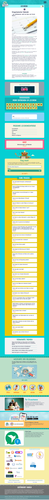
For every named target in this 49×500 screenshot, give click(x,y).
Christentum (24, 9)
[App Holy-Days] (24, 416)
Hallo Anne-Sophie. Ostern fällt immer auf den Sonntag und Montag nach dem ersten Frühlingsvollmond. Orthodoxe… (14, 323)
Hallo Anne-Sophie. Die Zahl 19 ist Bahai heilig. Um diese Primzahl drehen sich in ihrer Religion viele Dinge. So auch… (14, 199)
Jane (15, 35)
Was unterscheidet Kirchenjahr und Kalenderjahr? (22, 181)
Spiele (8, 392)
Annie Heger (35, 482)
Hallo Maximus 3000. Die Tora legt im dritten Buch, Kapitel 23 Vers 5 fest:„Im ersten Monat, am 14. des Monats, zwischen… (14, 265)
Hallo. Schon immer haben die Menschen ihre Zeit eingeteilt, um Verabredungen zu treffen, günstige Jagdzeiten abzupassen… (14, 213)
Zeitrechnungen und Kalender (24, 144)
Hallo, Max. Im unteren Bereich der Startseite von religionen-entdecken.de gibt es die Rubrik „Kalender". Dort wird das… (14, 218)
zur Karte (24, 380)
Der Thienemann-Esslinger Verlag (22, 492)
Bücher (33, 392)
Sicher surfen (37, 496)
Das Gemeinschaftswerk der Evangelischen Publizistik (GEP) (14, 489)
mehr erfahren (28, 426)
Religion (16, 39)
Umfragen (16, 392)
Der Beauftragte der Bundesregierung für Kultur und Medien (14, 490)
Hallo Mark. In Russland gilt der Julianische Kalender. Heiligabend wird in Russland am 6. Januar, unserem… (14, 275)
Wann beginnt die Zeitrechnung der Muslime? (21, 249)
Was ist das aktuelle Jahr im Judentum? (20, 239)
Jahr (28, 74)
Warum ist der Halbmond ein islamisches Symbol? (22, 283)
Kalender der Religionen (16, 135)
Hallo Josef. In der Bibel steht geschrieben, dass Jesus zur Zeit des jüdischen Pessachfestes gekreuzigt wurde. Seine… (14, 231)
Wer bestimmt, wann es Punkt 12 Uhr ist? (21, 331)
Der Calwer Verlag (13, 492)
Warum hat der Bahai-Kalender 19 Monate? (21, 198)
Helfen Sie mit (32, 496)
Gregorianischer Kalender (25, 75)
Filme (40, 392)
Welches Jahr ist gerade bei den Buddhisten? (21, 221)
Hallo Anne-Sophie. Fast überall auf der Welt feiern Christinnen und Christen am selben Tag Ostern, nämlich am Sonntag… (14, 311)
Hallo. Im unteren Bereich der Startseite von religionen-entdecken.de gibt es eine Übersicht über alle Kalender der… (14, 240)
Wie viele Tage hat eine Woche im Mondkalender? (22, 234)
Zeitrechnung (21, 74)
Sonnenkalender (31, 36)
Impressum (6, 496)
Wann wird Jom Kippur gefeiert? (19, 278)
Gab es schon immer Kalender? (18, 212)
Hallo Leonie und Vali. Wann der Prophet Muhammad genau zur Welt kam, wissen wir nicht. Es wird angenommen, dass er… (14, 270)
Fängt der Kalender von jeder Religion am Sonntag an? (23, 203)
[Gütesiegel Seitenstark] (30, 455)
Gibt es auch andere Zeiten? (18, 327)
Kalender (25, 74)
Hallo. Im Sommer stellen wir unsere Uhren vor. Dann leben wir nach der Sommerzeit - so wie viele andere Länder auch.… (14, 328)
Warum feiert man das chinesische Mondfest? (20, 348)
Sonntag (27, 51)
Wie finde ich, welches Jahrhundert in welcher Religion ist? (24, 217)
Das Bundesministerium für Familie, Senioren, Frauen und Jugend (34, 489)
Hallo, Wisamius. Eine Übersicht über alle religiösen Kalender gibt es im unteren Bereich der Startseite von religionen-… (14, 223)
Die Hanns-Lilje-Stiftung (34, 490)
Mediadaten (21, 496)
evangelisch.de (14, 498)
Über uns (14, 496)
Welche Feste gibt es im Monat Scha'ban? (19, 352)
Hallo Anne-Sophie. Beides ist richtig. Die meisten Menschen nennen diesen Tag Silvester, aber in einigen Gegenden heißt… (14, 317)
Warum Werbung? (24, 84)
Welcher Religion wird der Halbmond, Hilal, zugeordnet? (22, 350)
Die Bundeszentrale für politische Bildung (17, 491)
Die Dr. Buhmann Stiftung (28, 491)
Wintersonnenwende (26, 76)
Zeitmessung (31, 74)
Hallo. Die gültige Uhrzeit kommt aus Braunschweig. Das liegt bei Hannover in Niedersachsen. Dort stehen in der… (14, 333)
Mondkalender (26, 55)
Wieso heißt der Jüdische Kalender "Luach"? (21, 207)
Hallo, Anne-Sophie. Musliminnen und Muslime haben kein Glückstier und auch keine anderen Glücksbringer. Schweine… (14, 307)
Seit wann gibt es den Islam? (18, 269)
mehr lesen (27, 406)
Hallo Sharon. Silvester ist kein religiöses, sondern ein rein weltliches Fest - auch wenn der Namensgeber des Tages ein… (14, 294)
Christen (22, 52)
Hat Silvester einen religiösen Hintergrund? (21, 292)
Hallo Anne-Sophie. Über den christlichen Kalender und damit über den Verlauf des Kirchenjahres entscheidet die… (14, 194)
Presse (18, 496)
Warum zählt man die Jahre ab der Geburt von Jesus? (23, 288)
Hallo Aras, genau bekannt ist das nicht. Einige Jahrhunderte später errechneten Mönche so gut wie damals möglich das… (14, 245)
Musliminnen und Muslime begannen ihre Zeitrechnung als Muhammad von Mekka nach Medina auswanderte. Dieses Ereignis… (14, 250)
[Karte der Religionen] (24, 372)
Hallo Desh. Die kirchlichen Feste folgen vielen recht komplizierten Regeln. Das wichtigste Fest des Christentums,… (14, 256)
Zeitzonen (14, 133)
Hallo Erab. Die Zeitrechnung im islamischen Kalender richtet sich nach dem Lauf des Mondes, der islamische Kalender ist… (14, 284)
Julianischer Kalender (18, 76)
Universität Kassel (27, 490)
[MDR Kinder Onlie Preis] (33, 464)
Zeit (34, 67)
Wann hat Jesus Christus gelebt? (19, 244)
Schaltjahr (32, 75)
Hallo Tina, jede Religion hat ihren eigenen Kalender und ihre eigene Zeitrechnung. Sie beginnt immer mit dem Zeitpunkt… (14, 289)
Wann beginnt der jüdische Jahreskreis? (20, 264)
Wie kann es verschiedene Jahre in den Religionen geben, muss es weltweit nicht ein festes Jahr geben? (23, 298)
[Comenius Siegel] (39, 455)
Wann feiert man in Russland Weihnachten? (21, 273)
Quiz (24, 392)
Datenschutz (10, 496)
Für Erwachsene (26, 496)
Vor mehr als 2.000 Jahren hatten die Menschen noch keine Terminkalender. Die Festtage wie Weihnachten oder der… (14, 188)
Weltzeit (13, 75)
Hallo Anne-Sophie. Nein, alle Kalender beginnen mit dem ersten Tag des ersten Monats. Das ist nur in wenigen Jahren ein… (14, 204)
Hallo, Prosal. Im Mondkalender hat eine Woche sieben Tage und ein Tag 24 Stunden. (14, 236)
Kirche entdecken (28, 431)
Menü (45, 2)
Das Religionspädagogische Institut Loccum (34, 492)
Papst (21, 41)
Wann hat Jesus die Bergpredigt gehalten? (21, 259)
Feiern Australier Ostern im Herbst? (19, 310)
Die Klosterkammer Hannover (37, 491)
